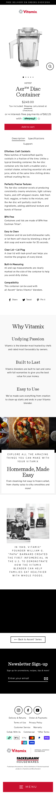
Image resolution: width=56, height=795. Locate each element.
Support (28, 143)
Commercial (29, 732)
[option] (28, 46)
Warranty (37, 727)
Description (18, 138)
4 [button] (31, 77)
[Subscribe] (45, 678)
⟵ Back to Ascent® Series (28, 639)
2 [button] (26, 77)
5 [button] (33, 77)
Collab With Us (14, 732)
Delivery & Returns (17, 718)
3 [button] (28, 77)
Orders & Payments (38, 718)
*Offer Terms (43, 732)
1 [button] (23, 77)
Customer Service (22, 727)
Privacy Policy (35, 723)
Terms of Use (20, 723)
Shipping (28, 106)
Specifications (36, 138)
